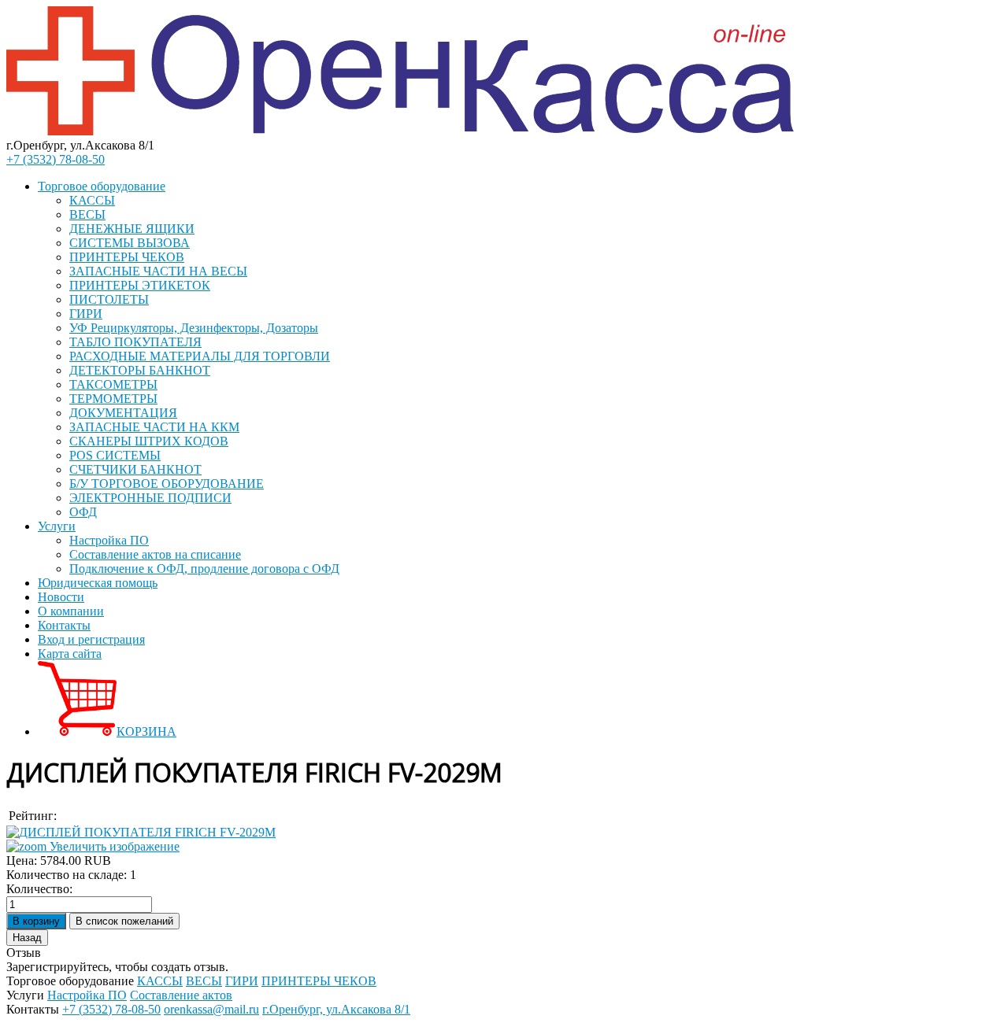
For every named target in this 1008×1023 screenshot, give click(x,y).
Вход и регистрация (91, 639)
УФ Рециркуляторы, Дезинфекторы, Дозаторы (193, 327)
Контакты (64, 625)
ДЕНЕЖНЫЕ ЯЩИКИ (132, 228)
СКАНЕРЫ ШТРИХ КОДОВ (148, 441)
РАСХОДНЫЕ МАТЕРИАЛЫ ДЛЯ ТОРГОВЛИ (199, 356)
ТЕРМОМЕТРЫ (113, 398)
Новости (61, 597)
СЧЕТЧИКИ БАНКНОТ (135, 469)
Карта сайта (70, 653)
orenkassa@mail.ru (211, 1009)
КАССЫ (92, 200)
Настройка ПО (109, 540)
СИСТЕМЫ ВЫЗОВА (129, 242)
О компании (71, 611)
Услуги (57, 526)
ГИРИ (85, 313)
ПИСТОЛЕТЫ (109, 299)
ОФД (83, 512)
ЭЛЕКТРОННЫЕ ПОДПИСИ (150, 497)
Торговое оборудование (101, 186)
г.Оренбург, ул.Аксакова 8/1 (336, 1009)
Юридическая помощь (98, 582)
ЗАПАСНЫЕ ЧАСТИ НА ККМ (154, 427)
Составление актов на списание (155, 554)
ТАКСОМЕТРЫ (113, 384)
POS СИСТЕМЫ (115, 455)
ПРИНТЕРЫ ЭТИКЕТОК (139, 285)
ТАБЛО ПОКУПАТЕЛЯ (135, 342)
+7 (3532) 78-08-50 (55, 159)
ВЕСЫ (87, 214)
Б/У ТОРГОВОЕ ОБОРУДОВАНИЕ (166, 483)
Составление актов (181, 995)
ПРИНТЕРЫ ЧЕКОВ (126, 257)
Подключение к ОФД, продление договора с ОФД (204, 568)
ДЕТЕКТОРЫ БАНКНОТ (139, 370)
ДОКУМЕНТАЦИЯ (123, 412)
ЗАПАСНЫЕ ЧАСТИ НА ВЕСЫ (158, 271)
